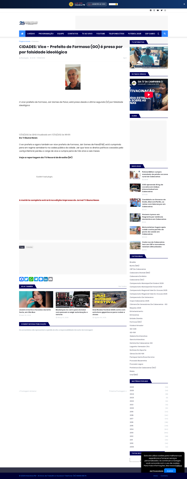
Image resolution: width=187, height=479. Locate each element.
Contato (164, 476)
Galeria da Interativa (138, 336)
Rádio (132, 371)
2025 (149, 390)
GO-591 (133, 332)
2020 (149, 408)
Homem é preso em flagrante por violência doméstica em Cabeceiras (154, 216)
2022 (149, 401)
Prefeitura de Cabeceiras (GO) (143, 367)
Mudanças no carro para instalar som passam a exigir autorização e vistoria (72, 312)
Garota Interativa (137, 339)
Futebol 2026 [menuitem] (134, 33)
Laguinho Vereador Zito (140, 346)
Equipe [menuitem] (60, 33)
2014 (149, 429)
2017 (149, 418)
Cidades (35, 41)
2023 (149, 397)
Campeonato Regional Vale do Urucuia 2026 (148, 294)
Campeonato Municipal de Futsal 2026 (146, 287)
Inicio (156, 476)
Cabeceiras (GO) (137, 280)
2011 (149, 440)
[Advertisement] (121, 21)
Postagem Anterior (28, 391)
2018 (149, 415)
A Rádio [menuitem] (31, 33)
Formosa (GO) (136, 322)
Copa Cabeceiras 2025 (139, 301)
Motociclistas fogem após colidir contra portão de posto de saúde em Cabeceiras (154, 230)
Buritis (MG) (134, 265)
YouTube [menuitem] (100, 33)
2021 (149, 404)
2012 (149, 436)
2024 (149, 394)
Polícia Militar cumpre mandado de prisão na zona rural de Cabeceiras (155, 174)
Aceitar (170, 471)
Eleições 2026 (135, 308)
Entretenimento (136, 311)
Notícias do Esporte (138, 350)
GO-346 (133, 329)
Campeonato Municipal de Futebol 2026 (147, 283)
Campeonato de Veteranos (142, 297)
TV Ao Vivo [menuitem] (87, 33)
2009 (149, 447)
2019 (149, 411)
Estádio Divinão (136, 318)
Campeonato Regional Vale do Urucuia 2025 (148, 290)
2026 (149, 387)
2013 (149, 432)
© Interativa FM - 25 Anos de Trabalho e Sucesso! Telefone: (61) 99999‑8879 (52, 476)
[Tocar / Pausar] (71, 4)
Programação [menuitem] (46, 33)
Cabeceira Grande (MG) (140, 272)
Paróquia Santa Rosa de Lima (142, 357)
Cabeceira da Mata (138, 276)
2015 (149, 425)
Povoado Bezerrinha (138, 360)
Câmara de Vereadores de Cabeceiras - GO (148, 304)
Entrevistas (134, 315)
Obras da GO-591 (137, 353)
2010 (149, 443)
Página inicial (24, 41)
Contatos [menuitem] (73, 33)
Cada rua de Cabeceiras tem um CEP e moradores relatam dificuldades (153, 244)
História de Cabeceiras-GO (141, 343)
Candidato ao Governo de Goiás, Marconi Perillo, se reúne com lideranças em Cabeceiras (154, 203)
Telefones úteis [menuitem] (116, 33)
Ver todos (122, 286)
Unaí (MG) (134, 374)
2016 (149, 422)
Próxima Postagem (117, 391)
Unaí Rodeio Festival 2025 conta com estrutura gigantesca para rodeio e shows (108, 312)
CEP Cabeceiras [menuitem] (152, 33)
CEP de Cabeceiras (138, 269)
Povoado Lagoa (136, 364)
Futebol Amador (136, 325)
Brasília (133, 262)
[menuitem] (22, 33)
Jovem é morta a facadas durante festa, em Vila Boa (35, 311)
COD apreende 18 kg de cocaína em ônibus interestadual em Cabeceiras (152, 188)
